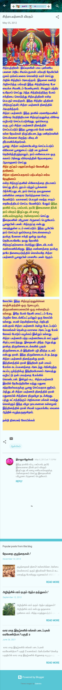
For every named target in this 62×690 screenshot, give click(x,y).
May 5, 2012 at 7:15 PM (45, 459)
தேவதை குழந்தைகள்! (16, 554)
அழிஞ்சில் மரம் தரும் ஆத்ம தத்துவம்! (25, 592)
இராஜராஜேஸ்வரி (24, 459)
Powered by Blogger (33, 677)
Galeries (38, 684)
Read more (52, 582)
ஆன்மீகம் (16, 446)
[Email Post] (11, 439)
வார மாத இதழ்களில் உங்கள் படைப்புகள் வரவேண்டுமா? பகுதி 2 (26, 632)
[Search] (57, 7)
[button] (57, 17)
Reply (19, 481)
